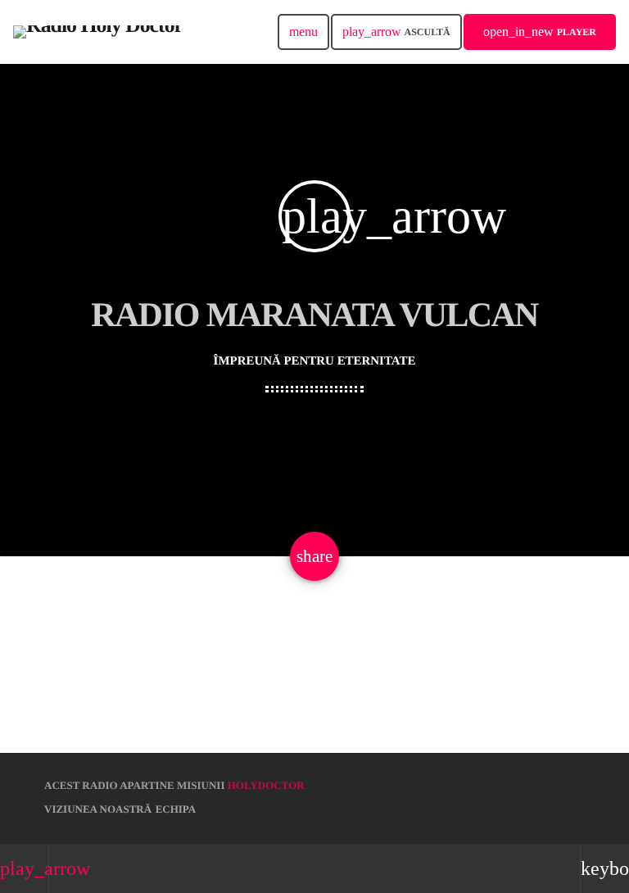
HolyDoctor (266, 785)
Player (539, 32)
